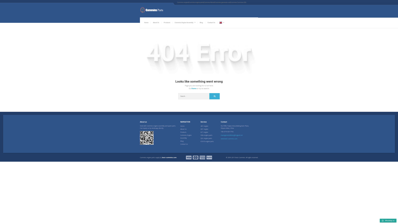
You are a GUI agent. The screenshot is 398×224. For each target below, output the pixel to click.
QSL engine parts (206, 138)
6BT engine (204, 129)
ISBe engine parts (206, 135)
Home (146, 22)
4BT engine (204, 126)
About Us (156, 22)
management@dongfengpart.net (232, 135)
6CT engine (204, 132)
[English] (221, 22)
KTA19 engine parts (207, 141)
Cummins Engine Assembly (184, 22)
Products (167, 22)
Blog (201, 22)
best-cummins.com (169, 157)
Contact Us (211, 22)
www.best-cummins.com (229, 139)
